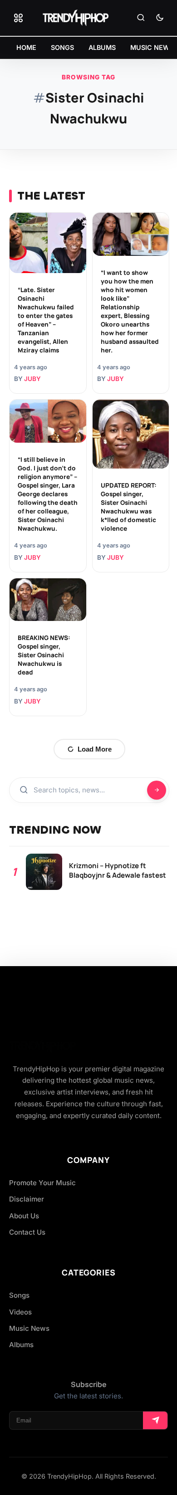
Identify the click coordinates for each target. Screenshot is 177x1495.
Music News (29, 1328)
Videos (20, 1312)
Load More (95, 749)
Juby (32, 378)
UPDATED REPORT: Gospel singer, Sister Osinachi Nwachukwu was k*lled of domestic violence (129, 507)
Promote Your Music (42, 1182)
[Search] (141, 18)
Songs (19, 1295)
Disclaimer (26, 1199)
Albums (21, 1344)
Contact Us (27, 1232)
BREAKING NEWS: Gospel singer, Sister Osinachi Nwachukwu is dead (44, 655)
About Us (24, 1216)
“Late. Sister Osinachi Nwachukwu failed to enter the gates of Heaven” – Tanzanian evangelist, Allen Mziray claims (46, 320)
